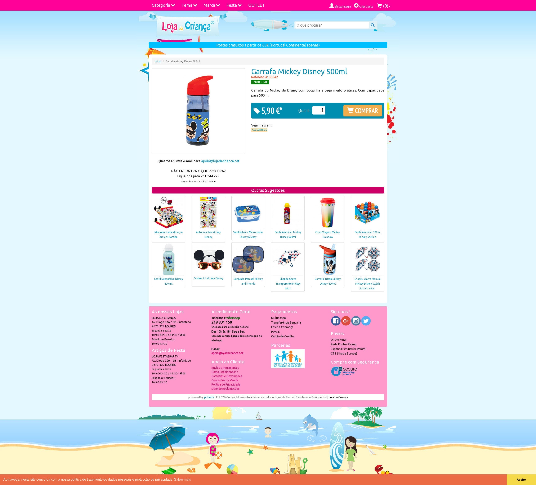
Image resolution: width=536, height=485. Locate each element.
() (385, 5)
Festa (232, 5)
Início (158, 61)
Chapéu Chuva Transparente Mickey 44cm (288, 283)
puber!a (209, 397)
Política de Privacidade (225, 384)
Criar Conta (366, 6)
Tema (187, 5)
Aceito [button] (521, 479)
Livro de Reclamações (225, 388)
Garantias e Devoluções (226, 376)
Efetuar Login (342, 6)
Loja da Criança (338, 397)
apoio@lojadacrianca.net (220, 161)
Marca (209, 5)
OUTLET (256, 5)
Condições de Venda (224, 380)
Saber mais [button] (182, 479)
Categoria (161, 5)
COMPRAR (366, 110)
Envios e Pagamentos (225, 367)
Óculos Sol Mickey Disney (208, 278)
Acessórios (259, 129)
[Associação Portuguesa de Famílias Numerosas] (288, 367)
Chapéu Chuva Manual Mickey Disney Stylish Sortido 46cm (367, 283)
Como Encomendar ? (224, 372)
